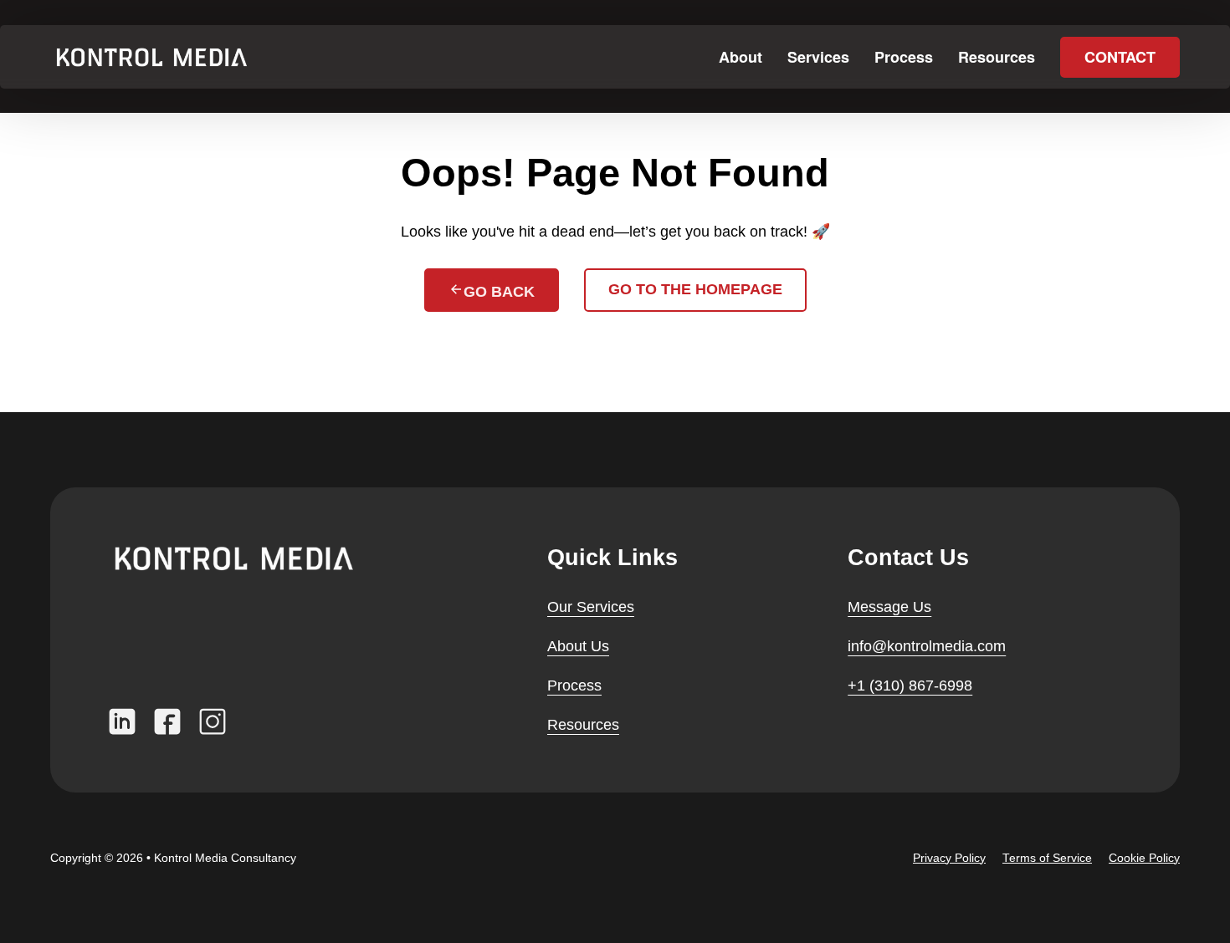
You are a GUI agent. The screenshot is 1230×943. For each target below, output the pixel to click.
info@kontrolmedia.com (927, 646)
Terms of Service (1047, 858)
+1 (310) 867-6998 (910, 685)
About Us (578, 646)
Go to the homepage (695, 289)
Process (903, 56)
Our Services (590, 607)
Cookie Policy (1144, 858)
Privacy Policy (949, 858)
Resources (996, 56)
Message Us (889, 607)
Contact (1120, 57)
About (740, 56)
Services (818, 56)
